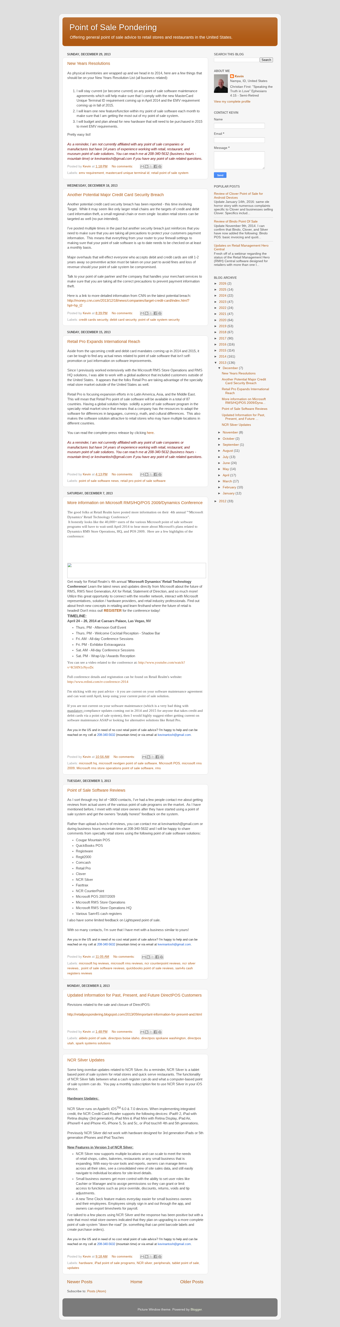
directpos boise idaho (123, 1038)
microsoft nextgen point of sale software (128, 763)
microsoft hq (88, 763)
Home (136, 1281)
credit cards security (93, 319)
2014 (223, 356)
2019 (223, 326)
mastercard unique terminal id (127, 173)
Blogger (196, 1309)
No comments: (123, 166)
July (226, 457)
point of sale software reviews (102, 968)
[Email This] (142, 166)
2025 (223, 289)
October (229, 438)
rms (158, 768)
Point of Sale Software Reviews (96, 790)
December (231, 368)
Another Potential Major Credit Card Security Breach (115, 194)
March (228, 481)
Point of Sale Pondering (113, 27)
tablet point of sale (185, 1263)
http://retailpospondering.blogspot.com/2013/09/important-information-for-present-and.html (134, 1014)
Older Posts (192, 1281)
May (226, 469)
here (150, 433)
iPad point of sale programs (115, 1263)
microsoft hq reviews (94, 963)
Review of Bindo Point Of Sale (236, 221)
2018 (223, 332)
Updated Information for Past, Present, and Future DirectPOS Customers (134, 995)
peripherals (162, 1263)
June (227, 463)
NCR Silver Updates (86, 1060)
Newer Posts (80, 1281)
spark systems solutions (93, 1043)
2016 (223, 344)
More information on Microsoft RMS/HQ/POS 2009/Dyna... (244, 401)
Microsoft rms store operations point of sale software (115, 768)
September (231, 444)
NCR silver (144, 1263)
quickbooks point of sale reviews (149, 968)
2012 (223, 501)
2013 (223, 362)
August (228, 450)
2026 (223, 283)
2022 (223, 308)
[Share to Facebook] (155, 166)
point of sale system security (159, 319)
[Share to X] (151, 166)
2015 (223, 350)
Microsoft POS (169, 763)
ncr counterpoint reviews (162, 963)
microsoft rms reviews (127, 963)
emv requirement (91, 173)
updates (73, 1268)
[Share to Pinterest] (160, 166)
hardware (86, 1263)
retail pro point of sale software (143, 481)
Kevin (239, 76)
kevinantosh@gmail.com (174, 735)
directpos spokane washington (163, 1038)
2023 (223, 302)
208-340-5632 (106, 735)
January (229, 493)
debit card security (123, 319)
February (230, 487)
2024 (223, 295)
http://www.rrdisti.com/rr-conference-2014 (97, 682)
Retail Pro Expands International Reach (103, 341)
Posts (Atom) (96, 1291)
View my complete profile (232, 101)
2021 (223, 314)
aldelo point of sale (92, 1038)
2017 (223, 338)
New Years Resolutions (88, 63)
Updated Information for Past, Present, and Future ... (243, 416)
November (231, 432)
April (226, 475)
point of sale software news (99, 481)
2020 (223, 320)
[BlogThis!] (146, 166)
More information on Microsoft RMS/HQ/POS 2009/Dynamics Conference (135, 502)
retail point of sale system (170, 173)
